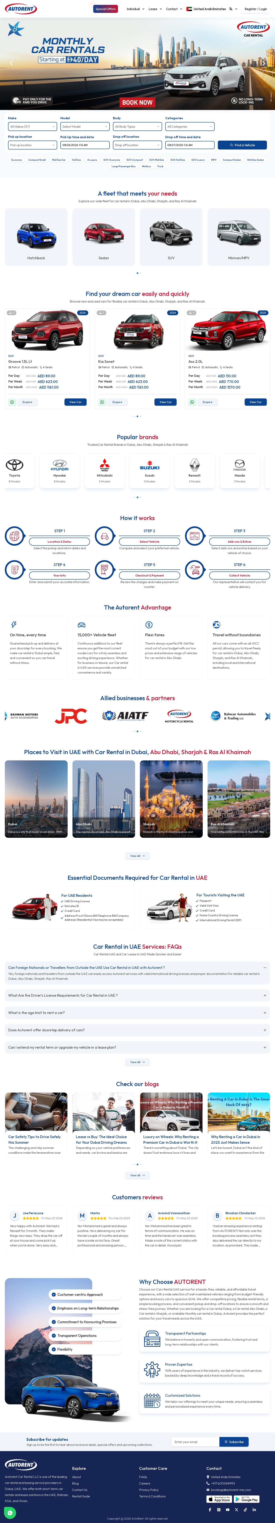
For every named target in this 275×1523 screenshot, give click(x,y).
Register (250, 9)
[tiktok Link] (245, 1509)
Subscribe (236, 1442)
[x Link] (236, 1509)
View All (135, 856)
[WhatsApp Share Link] (10, 1513)
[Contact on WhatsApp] (12, 402)
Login (263, 9)
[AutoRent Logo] (21, 9)
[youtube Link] (227, 1509)
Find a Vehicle (245, 145)
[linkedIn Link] (254, 1509)
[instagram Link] (218, 1509)
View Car (75, 402)
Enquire (27, 402)
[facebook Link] (210, 1509)
